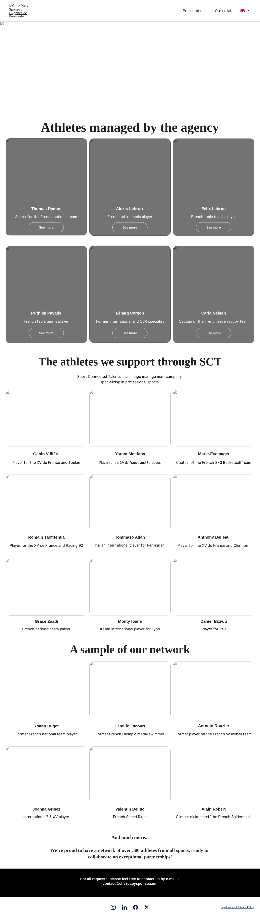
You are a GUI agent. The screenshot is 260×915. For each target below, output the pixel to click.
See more (46, 227)
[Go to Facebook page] (137, 907)
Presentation (194, 11)
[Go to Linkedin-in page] (126, 907)
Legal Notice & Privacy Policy (237, 907)
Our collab (223, 11)
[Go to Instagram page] (115, 907)
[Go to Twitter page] (146, 907)
